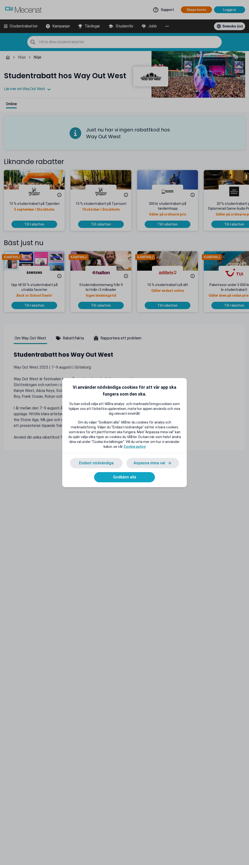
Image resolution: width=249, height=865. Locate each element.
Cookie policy (135, 447)
